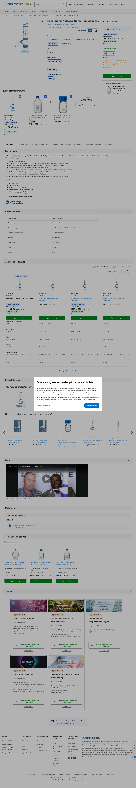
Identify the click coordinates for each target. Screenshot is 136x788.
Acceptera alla (92, 405)
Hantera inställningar (43, 405)
